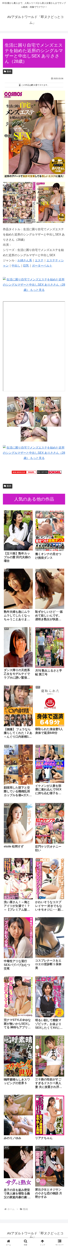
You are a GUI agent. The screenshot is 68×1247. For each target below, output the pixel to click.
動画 (9, 71)
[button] (61, 748)
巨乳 (26, 265)
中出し (16, 265)
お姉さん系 (24, 260)
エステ (39, 260)
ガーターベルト (42, 265)
